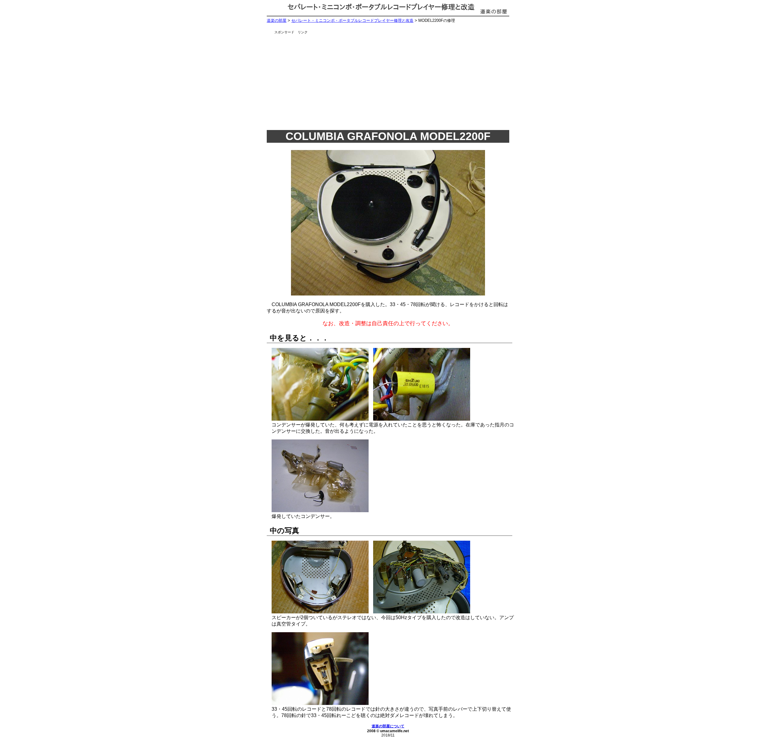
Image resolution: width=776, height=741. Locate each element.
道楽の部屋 (276, 20)
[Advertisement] (395, 80)
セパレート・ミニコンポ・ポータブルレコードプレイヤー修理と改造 (352, 20)
